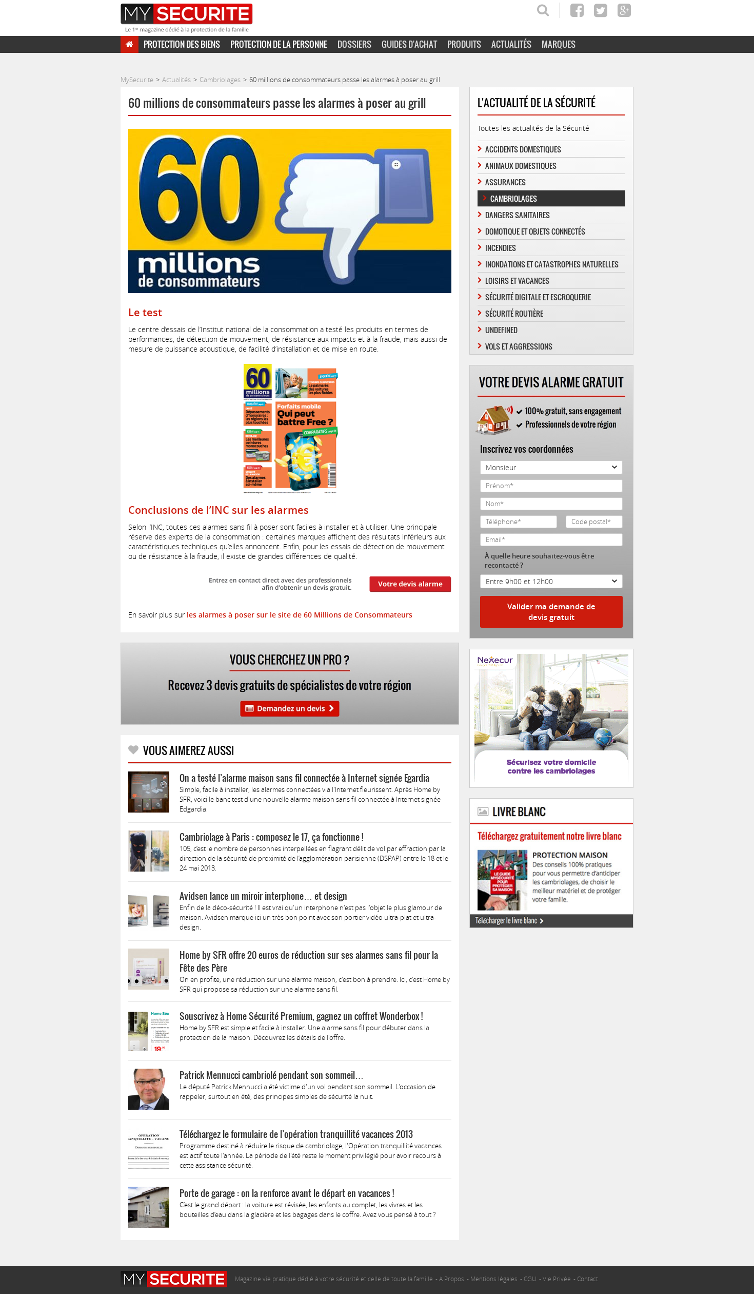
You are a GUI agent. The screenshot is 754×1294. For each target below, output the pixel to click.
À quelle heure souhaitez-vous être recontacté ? (539, 560)
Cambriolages (513, 198)
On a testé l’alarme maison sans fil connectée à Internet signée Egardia (304, 777)
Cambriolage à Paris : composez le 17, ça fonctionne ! (271, 837)
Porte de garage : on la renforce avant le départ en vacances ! (287, 1193)
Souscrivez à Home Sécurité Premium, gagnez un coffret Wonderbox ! (301, 1016)
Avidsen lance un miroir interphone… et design (263, 896)
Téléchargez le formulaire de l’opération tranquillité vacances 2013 (296, 1134)
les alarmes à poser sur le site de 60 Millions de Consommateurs (298, 615)
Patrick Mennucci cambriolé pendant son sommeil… (272, 1075)
